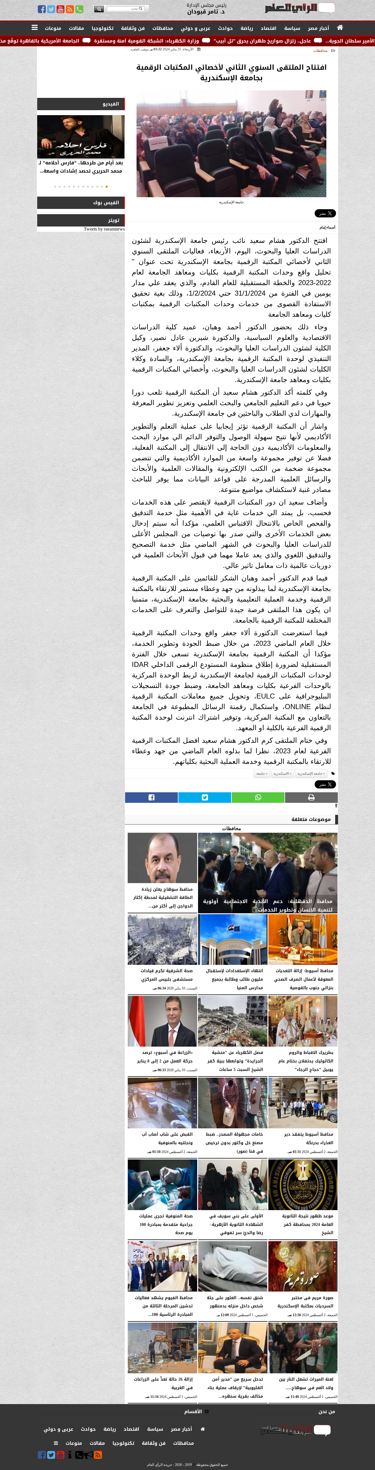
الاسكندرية (281, 773)
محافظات (320, 51)
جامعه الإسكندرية (310, 773)
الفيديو (111, 103)
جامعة (260, 773)
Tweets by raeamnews (104, 228)
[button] (106, 186)
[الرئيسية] (340, 28)
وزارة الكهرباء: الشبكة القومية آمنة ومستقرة (224, 40)
